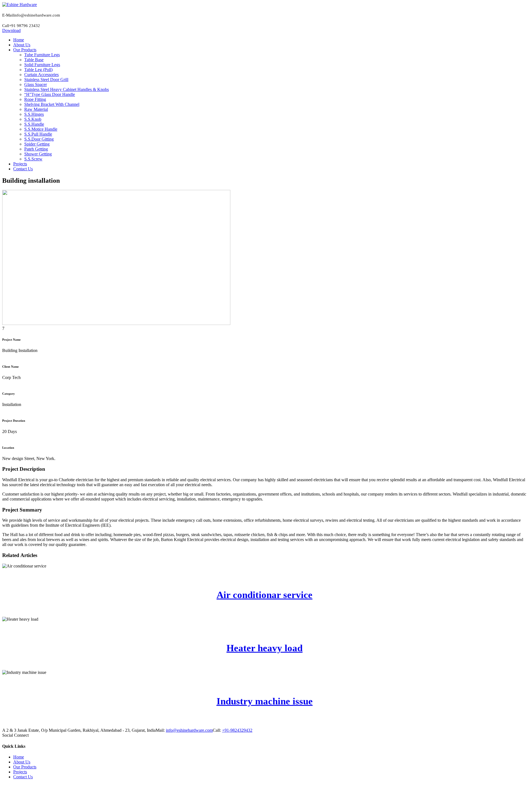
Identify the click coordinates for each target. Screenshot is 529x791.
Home (18, 757)
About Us (21, 762)
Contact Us (23, 776)
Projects (20, 772)
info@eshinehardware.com (189, 730)
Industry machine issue (265, 701)
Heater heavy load (264, 648)
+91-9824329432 (237, 730)
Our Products (24, 767)
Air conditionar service (264, 595)
